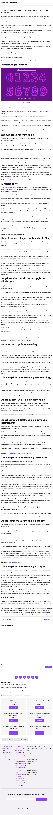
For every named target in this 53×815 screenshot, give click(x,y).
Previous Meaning (6, 619)
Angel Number (9, 187)
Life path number (13, 234)
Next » (25, 739)
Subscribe (41, 799)
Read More (14, 707)
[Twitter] (39, 746)
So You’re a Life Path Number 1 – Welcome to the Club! (13, 684)
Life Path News (9, 2)
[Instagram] (44, 746)
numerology (24, 381)
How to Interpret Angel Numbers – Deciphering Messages (14, 690)
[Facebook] (49, 746)
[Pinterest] (46, 748)
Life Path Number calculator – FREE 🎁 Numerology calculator (20, 756)
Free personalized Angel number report (31, 60)
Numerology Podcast (7, 752)
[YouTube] (41, 748)
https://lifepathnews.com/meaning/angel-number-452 (19, 453)
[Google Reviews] (51, 748)
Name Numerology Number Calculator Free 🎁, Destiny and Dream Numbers (20, 765)
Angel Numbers (7, 756)
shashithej (13, 704)
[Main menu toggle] (50, 2)
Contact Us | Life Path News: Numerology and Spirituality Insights (20, 750)
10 (21, 739)
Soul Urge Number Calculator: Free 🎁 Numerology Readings (20, 780)
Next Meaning (47, 619)
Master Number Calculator (5, 749)
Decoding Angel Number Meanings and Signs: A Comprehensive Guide (17, 695)
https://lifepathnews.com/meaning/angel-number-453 (19, 340)
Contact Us (10, 757)
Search (2, 664)
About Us (4, 757)
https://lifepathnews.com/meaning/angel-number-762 (19, 179)
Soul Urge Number (8, 754)
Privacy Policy (8, 759)
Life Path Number (8, 746)
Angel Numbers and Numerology (8, 692)
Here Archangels (24, 43)
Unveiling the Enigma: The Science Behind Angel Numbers (14, 687)
